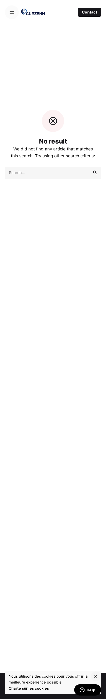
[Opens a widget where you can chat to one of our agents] (87, 690)
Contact (89, 12)
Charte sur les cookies (29, 688)
